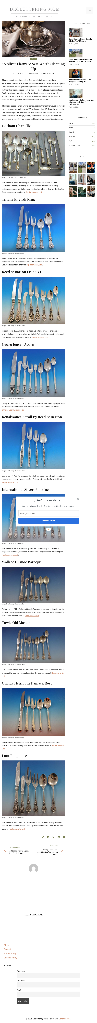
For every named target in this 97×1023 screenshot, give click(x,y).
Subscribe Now (49, 520)
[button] (48, 500)
